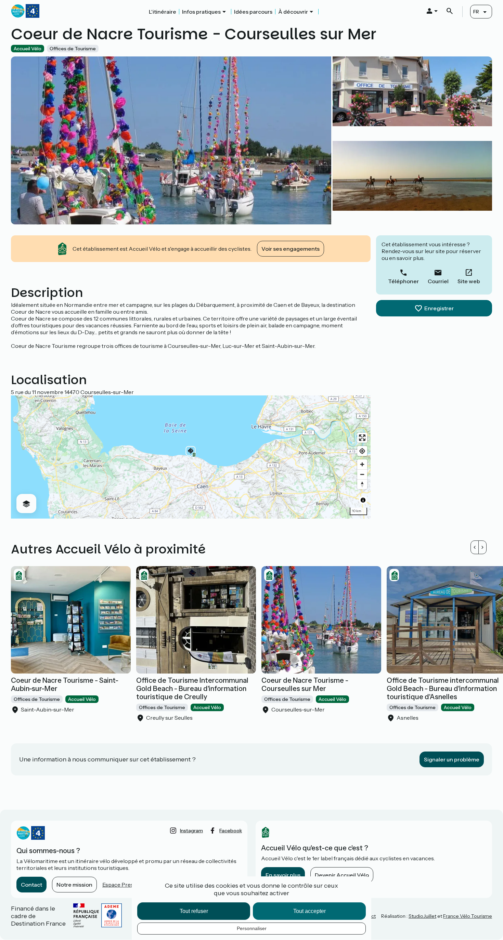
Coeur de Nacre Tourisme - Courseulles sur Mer (304, 684)
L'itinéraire (162, 11)
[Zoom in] (362, 464)
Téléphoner (403, 281)
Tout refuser (194, 911)
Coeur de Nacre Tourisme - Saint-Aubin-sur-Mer (64, 684)
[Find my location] (362, 451)
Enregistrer (439, 308)
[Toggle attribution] (363, 500)
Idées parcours (253, 11)
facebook (230, 830)
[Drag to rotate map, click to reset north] (362, 484)
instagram (191, 830)
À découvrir (293, 11)
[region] (191, 457)
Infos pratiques (201, 11)
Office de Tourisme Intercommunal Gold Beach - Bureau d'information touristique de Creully (192, 688)
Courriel (438, 281)
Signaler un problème (451, 759)
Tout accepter (309, 911)
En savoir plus (283, 875)
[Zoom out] (362, 474)
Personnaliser (252, 928)
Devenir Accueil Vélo (342, 875)
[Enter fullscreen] (362, 438)
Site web (468, 281)
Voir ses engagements (290, 248)
